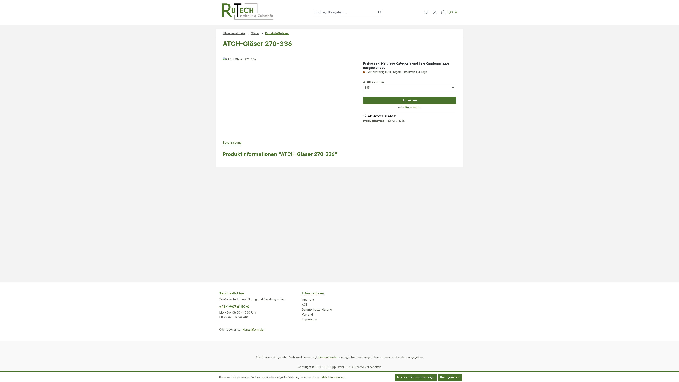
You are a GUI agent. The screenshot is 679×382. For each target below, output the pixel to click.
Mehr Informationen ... (334, 377)
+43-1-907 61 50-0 (234, 306)
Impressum (309, 319)
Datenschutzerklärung (317, 309)
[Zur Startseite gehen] (247, 11)
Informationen (313, 293)
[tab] (232, 143)
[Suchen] (379, 12)
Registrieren (413, 107)
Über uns (308, 299)
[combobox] (344, 12)
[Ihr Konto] (435, 12)
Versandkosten (328, 357)
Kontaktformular (254, 329)
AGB (305, 304)
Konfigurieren (450, 377)
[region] (289, 95)
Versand (307, 314)
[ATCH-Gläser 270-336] (289, 95)
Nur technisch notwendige (415, 377)
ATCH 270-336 (373, 82)
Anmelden (410, 100)
